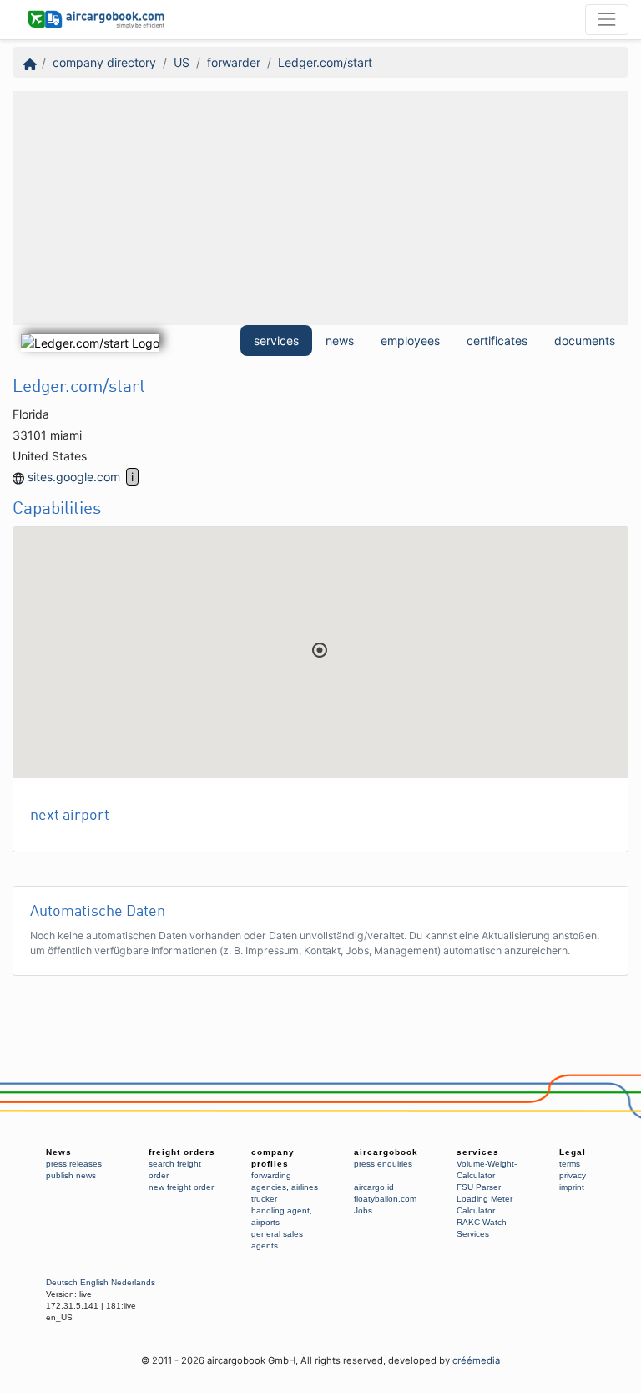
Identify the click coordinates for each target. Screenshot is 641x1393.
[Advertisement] (320, 208)
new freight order (181, 1187)
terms (569, 1163)
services (276, 340)
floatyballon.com (385, 1198)
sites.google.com (74, 477)
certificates (497, 340)
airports (265, 1222)
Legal (572, 1152)
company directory (104, 62)
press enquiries (383, 1163)
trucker (264, 1198)
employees (410, 340)
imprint (571, 1187)
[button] (319, 650)
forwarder (233, 62)
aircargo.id (374, 1187)
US (181, 62)
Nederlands (133, 1282)
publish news (71, 1175)
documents (584, 340)
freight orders (182, 1152)
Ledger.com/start (325, 62)
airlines (304, 1187)
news (340, 340)
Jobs (363, 1210)
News (59, 1152)
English (94, 1282)
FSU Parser (479, 1187)
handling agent (280, 1210)
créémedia (476, 1360)
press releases (74, 1163)
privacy (572, 1175)
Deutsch (62, 1282)
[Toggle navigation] (606, 19)
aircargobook (386, 1152)
